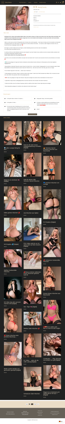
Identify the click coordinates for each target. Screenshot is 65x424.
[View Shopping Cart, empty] (63, 2)
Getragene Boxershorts (40, 412)
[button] (26, 2)
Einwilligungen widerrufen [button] (55, 414)
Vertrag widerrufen (25, 414)
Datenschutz (25, 411)
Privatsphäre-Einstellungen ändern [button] (55, 411)
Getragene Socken (40, 415)
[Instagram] (56, 2)
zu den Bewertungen (41, 11)
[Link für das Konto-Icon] (60, 2)
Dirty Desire (8, 2)
